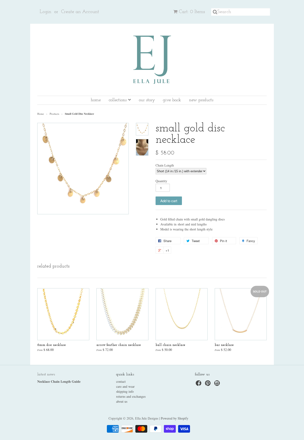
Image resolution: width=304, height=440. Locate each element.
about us (121, 401)
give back (172, 100)
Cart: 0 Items (192, 12)
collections (118, 100)
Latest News (46, 374)
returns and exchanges (131, 396)
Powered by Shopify (174, 418)
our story (147, 100)
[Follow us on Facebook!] (199, 384)
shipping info (125, 391)
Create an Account (80, 12)
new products (201, 100)
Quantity (161, 181)
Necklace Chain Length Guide (59, 381)
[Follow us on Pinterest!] (208, 384)
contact (121, 381)
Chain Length (165, 165)
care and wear (125, 386)
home (96, 100)
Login (45, 12)
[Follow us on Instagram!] (217, 384)
